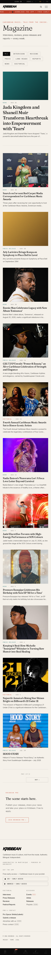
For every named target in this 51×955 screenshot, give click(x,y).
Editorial (20, 64)
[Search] (41, 7)
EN (40, 1)
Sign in (18, 1)
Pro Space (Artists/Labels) (13, 914)
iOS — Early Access (15, 879)
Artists (28, 898)
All (6, 54)
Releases (30, 901)
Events (30, 894)
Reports (37, 59)
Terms (12, 940)
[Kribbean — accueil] (10, 6)
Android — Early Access (17, 884)
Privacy (5, 940)
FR (47, 1)
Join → (30, 1)
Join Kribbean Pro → (17, 820)
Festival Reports (9, 904)
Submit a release (9, 918)
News (7, 64)
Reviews (34, 54)
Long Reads (22, 59)
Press (8, 59)
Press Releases (9, 898)
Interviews (19, 54)
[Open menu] (46, 7)
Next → (37, 780)
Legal (17, 940)
